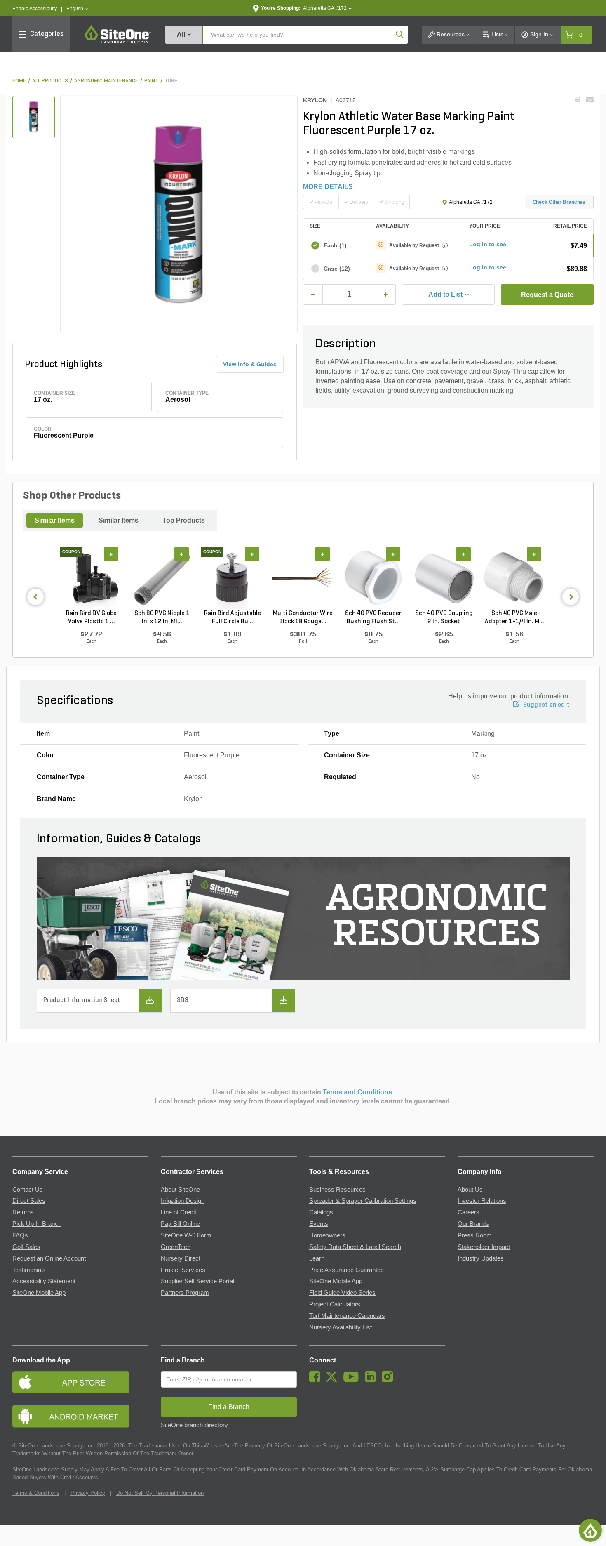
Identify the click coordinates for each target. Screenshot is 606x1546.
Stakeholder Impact (484, 1247)
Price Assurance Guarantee (346, 1270)
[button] (77, 8)
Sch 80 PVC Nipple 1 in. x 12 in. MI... (162, 617)
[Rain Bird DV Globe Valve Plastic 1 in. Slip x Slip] (91, 578)
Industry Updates (481, 1258)
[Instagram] (389, 1380)
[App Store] (80, 1382)
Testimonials (29, 1270)
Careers (468, 1212)
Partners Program (185, 1292)
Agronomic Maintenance (106, 81)
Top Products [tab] (183, 520)
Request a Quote (547, 294)
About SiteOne (180, 1189)
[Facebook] (316, 1380)
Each (335, 245)
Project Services (183, 1270)
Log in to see (487, 244)
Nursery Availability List (340, 1327)
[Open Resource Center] (590, 1530)
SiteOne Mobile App (39, 1292)
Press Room (475, 1235)
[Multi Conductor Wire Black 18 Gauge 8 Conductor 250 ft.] (303, 578)
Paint (151, 81)
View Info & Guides (250, 364)
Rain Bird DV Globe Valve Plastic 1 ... (91, 617)
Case (337, 268)
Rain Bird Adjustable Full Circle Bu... (232, 617)
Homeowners (327, 1235)
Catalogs (321, 1212)
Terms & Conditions (35, 1493)
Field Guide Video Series (342, 1292)
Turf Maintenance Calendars (347, 1316)
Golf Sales (26, 1247)
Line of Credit (178, 1212)
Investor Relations (482, 1200)
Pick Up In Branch (36, 1224)
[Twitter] (333, 1380)
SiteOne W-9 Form (186, 1235)
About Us (470, 1189)
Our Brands (473, 1224)
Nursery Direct (180, 1258)
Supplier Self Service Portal (197, 1281)
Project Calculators (334, 1304)
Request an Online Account (49, 1258)
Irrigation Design (182, 1200)
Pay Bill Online (180, 1224)
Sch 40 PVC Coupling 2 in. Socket (444, 617)
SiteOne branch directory (194, 1425)
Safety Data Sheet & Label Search (355, 1247)
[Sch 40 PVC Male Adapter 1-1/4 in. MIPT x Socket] (514, 578)
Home (19, 81)
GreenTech (175, 1247)
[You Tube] (353, 1380)
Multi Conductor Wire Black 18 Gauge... (303, 617)
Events (318, 1224)
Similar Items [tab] (55, 520)
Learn (316, 1258)
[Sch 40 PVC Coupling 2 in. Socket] (444, 578)
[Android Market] (80, 1416)
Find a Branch (183, 1360)
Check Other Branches (559, 202)
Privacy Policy (87, 1493)
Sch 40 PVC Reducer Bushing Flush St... (373, 617)
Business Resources (337, 1189)
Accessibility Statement (43, 1281)
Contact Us (27, 1189)
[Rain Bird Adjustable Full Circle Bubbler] (232, 578)
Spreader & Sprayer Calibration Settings (362, 1200)
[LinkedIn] (372, 1380)
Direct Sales (28, 1200)
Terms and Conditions (357, 1092)
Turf (170, 81)
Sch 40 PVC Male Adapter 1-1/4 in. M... (514, 617)
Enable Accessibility (34, 9)
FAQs (20, 1235)
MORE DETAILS (328, 186)
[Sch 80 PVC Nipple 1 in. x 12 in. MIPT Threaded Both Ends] (162, 578)
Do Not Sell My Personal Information (160, 1493)
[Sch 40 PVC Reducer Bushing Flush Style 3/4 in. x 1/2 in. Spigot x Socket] (373, 578)
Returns (23, 1212)
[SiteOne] (117, 42)
